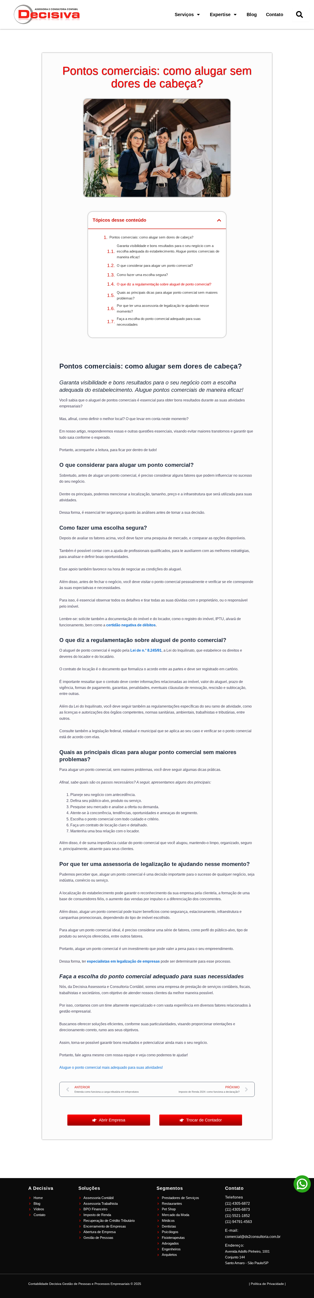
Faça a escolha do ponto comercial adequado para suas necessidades (159, 321)
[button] (219, 220)
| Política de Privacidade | (267, 1284)
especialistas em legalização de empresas (123, 961)
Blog (252, 14)
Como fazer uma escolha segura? (142, 275)
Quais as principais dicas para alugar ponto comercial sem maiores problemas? (167, 295)
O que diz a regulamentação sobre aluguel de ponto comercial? (164, 284)
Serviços (184, 14)
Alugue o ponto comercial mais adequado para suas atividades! (111, 1067)
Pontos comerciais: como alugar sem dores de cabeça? (151, 237)
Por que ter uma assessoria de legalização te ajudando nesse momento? (163, 308)
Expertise (220, 14)
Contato (274, 14)
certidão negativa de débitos (131, 625)
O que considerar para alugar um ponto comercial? (155, 265)
